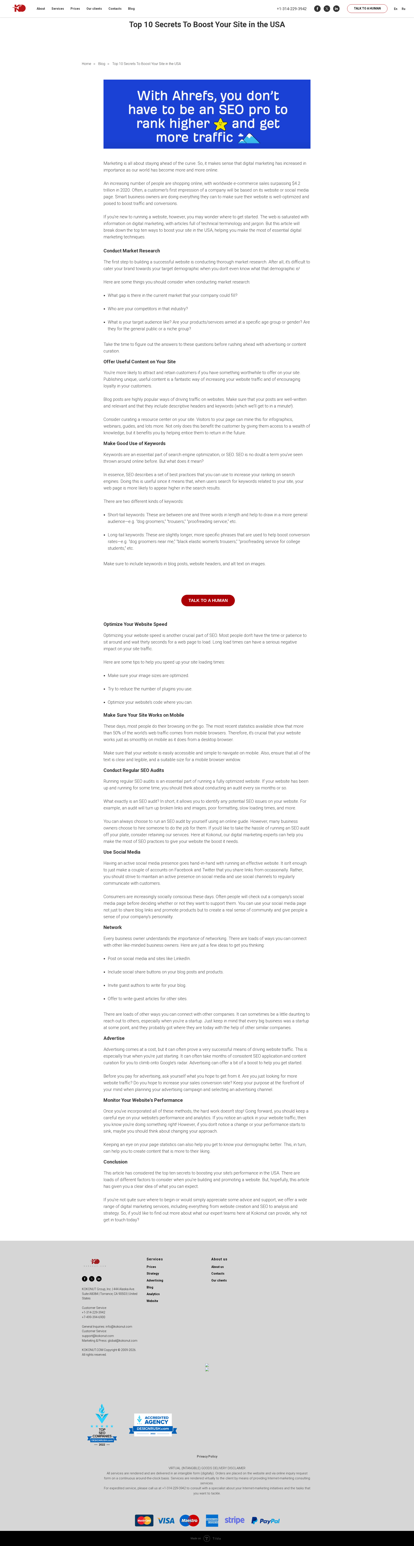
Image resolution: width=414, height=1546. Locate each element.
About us (217, 1267)
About (41, 8)
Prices (75, 8)
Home (86, 64)
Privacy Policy (207, 1456)
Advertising (155, 1280)
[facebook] (317, 8)
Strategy (153, 1273)
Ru (403, 9)
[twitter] (327, 8)
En (395, 9)
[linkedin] (336, 8)
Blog (131, 8)
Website (152, 1301)
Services (58, 8)
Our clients (94, 8)
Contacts (115, 8)
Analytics (153, 1294)
